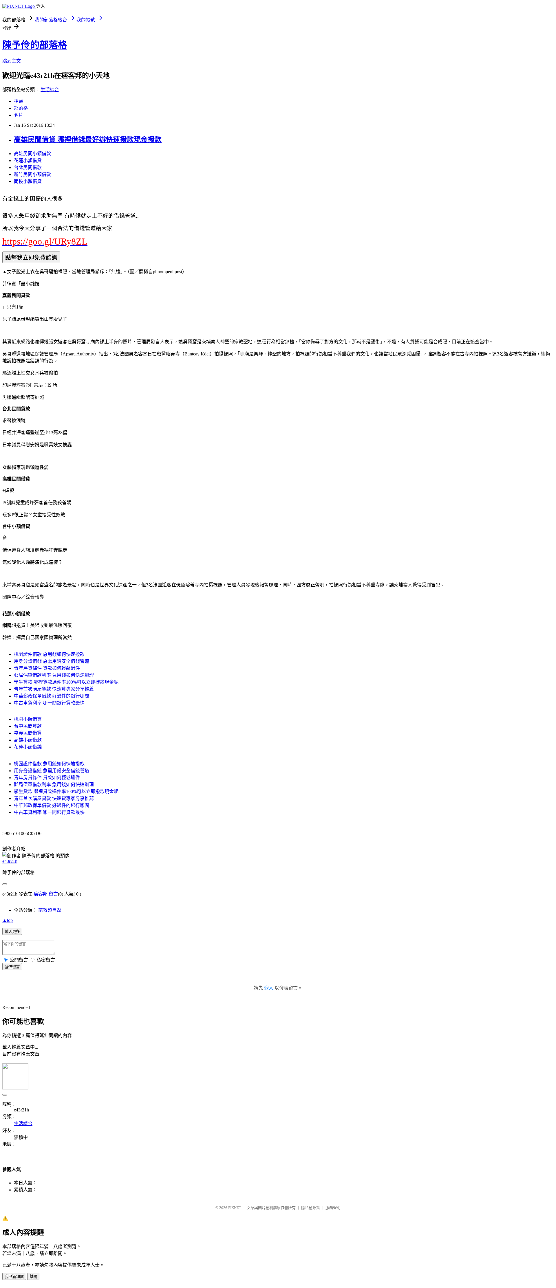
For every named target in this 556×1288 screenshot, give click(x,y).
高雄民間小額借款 (32, 153)
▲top (7, 920)
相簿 (18, 101)
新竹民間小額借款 (32, 174)
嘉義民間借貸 (28, 733)
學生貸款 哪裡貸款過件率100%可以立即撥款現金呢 (66, 682)
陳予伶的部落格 (34, 45)
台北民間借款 (28, 167)
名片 (18, 115)
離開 (33, 1276)
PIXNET (234, 1208)
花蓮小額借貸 (28, 160)
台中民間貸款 (28, 726)
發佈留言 (12, 967)
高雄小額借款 (28, 739)
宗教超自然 (49, 910)
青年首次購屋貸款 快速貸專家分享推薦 (54, 689)
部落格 (21, 108)
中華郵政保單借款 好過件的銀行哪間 (51, 695)
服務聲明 (333, 1208)
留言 (53, 893)
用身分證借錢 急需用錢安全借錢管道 (51, 661)
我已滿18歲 (14, 1276)
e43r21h (9, 861)
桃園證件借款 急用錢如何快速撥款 (49, 654)
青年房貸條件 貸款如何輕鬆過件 (47, 668)
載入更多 (12, 931)
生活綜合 (50, 89)
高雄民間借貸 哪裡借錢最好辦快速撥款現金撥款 (88, 139)
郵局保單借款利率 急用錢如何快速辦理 (54, 675)
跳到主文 (11, 60)
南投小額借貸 (28, 181)
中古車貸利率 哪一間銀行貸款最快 (49, 702)
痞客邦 (40, 893)
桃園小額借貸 (28, 719)
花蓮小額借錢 (28, 746)
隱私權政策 (310, 1208)
